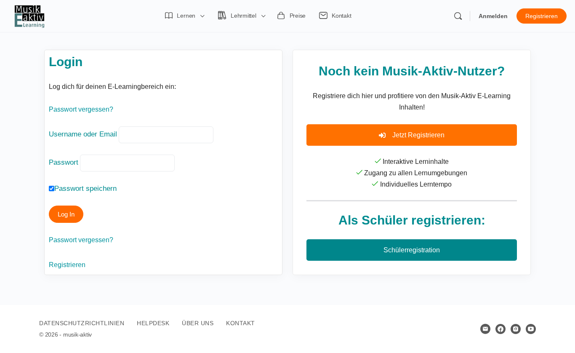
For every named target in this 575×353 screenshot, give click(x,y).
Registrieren (541, 16)
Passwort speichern (85, 189)
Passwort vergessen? (81, 109)
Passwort (63, 162)
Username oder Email (83, 134)
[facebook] (500, 329)
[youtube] (531, 329)
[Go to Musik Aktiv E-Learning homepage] (29, 15)
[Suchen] (458, 16)
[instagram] (516, 329)
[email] (485, 329)
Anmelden (493, 16)
